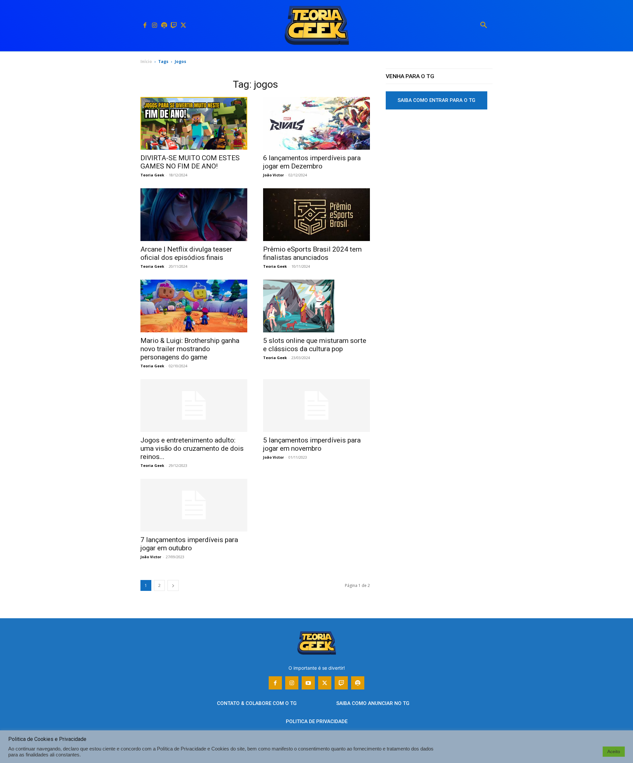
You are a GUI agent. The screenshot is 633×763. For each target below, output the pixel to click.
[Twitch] (173, 25)
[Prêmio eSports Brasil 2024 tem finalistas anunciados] (316, 214)
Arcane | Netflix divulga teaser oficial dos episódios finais (186, 253)
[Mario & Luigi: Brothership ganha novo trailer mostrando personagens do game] (193, 306)
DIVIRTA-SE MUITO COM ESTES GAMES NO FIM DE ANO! (190, 162)
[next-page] (173, 585)
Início (146, 61)
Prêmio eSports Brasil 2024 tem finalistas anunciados (312, 253)
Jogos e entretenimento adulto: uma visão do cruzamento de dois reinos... (192, 448)
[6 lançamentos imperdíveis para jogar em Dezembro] (316, 123)
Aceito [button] (613, 751)
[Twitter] (183, 25)
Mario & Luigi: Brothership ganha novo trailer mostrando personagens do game (189, 349)
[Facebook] (144, 25)
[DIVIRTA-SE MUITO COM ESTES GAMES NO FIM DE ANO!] (193, 123)
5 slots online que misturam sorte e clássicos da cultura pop (314, 345)
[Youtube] (308, 682)
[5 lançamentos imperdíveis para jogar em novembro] (316, 405)
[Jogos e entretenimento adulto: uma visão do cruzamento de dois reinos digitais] (193, 405)
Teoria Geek (152, 174)
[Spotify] (164, 25)
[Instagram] (154, 25)
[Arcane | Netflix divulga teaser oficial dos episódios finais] (193, 214)
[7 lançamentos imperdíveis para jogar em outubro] (193, 505)
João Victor (273, 174)
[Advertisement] (439, 164)
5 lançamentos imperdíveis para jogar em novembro (312, 444)
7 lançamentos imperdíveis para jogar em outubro (189, 544)
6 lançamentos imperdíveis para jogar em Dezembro (312, 162)
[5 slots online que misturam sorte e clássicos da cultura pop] (316, 306)
